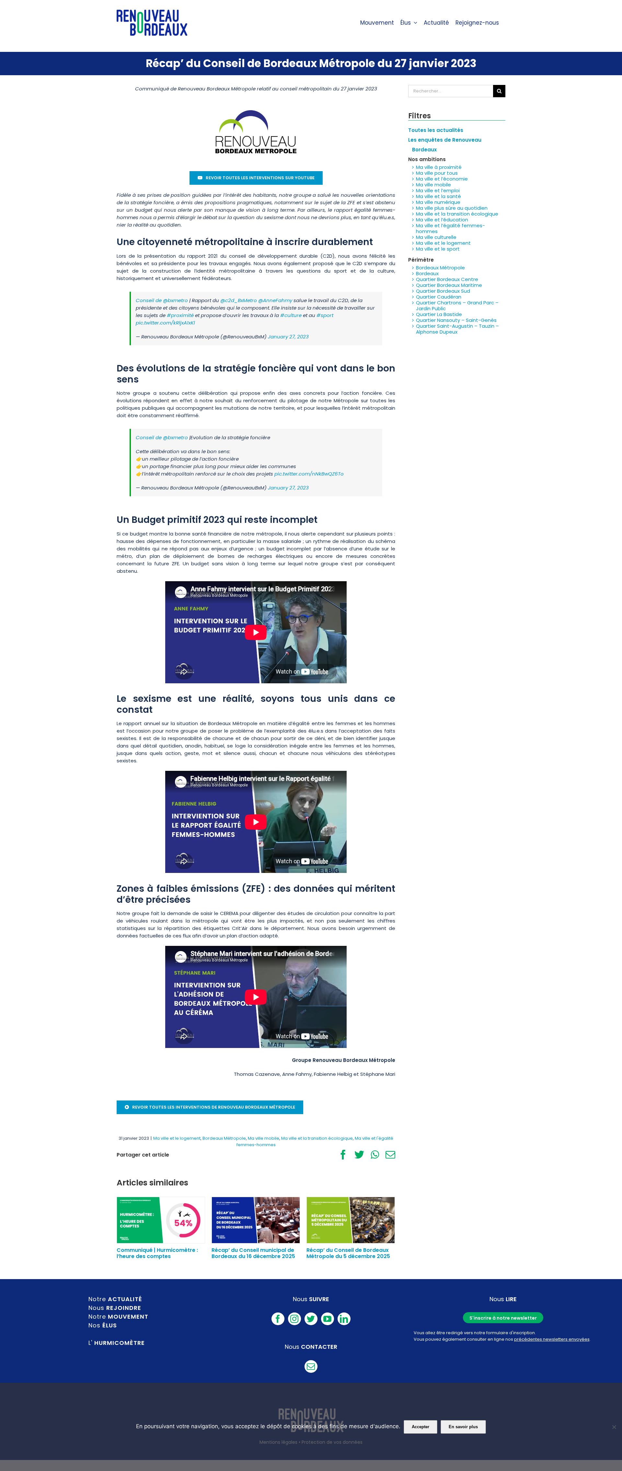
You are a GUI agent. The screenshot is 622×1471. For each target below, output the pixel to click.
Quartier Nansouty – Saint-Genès (456, 320)
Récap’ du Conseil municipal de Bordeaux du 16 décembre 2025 (253, 1253)
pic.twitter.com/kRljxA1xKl (165, 322)
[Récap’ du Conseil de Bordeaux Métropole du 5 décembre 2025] (351, 1219)
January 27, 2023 (288, 336)
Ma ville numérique (438, 202)
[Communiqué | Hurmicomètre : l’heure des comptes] (161, 1219)
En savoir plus (463, 1426)
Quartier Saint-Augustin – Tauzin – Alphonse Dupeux (457, 329)
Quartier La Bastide (439, 314)
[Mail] (311, 1366)
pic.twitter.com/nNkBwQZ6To (309, 473)
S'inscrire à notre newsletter (503, 1318)
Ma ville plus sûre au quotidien (452, 208)
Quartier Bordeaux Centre (447, 279)
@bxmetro (175, 300)
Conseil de (149, 300)
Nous (114, 1308)
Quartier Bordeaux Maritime (449, 285)
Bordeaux (427, 273)
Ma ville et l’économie (442, 178)
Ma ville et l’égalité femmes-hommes (450, 228)
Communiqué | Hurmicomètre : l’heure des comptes (157, 1253)
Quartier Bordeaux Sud (443, 291)
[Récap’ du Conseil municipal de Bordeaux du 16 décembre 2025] (256, 1219)
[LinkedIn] (344, 1318)
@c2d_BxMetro (238, 300)
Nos (102, 1325)
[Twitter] (311, 1318)
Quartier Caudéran (438, 296)
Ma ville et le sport (438, 248)
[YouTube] (327, 1318)
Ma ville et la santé (438, 196)
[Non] (614, 1427)
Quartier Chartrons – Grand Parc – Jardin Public (457, 305)
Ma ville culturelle (436, 237)
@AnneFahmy (275, 300)
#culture (291, 315)
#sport (325, 315)
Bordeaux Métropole (224, 1138)
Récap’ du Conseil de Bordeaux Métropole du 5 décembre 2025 (348, 1253)
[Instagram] (294, 1318)
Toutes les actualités (435, 130)
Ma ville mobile (263, 1138)
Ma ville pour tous (437, 173)
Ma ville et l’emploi (438, 190)
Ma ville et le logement (177, 1138)
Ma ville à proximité (439, 167)
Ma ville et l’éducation (442, 219)
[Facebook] (277, 1318)
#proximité (180, 315)
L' (116, 1343)
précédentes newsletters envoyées (552, 1339)
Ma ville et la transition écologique (317, 1138)
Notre (115, 1299)
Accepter (420, 1426)
